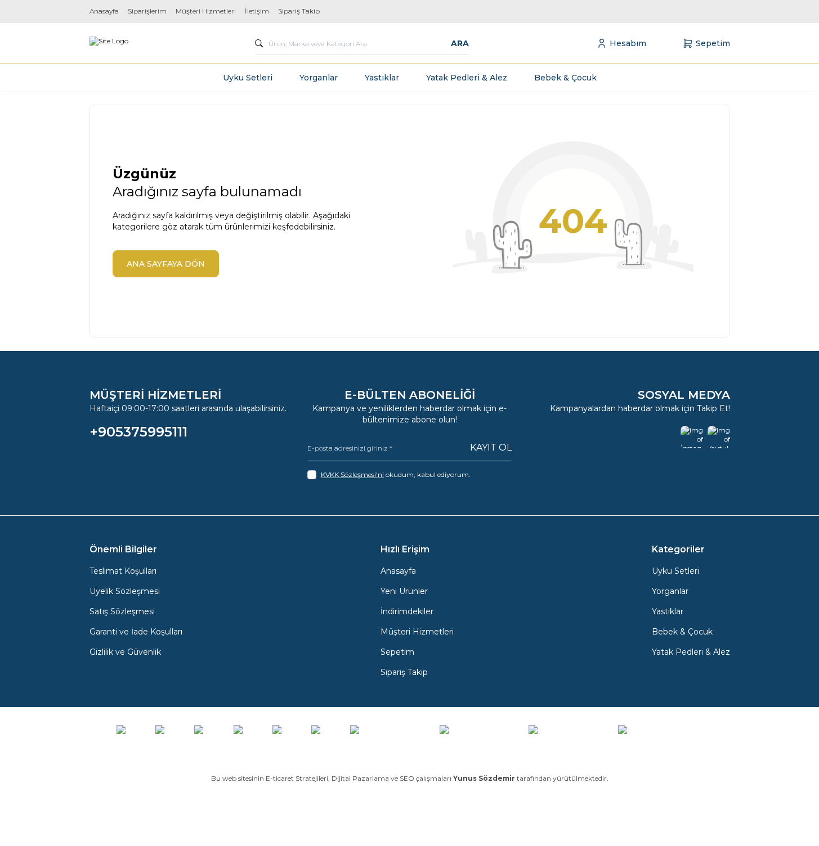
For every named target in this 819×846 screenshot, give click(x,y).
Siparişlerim (147, 11)
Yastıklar (382, 78)
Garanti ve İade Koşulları (135, 632)
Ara (460, 43)
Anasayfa (104, 11)
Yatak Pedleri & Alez (466, 78)
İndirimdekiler (407, 611)
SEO (407, 778)
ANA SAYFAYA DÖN (166, 264)
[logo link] (108, 43)
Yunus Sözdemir (484, 778)
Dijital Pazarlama (360, 778)
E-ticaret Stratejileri (297, 778)
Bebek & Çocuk (565, 78)
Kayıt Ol (491, 447)
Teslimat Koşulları (122, 571)
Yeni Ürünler (404, 591)
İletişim (257, 11)
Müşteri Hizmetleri (206, 11)
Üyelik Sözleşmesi (124, 591)
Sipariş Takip (299, 11)
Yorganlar (318, 78)
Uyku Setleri (247, 78)
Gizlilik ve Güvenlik (125, 652)
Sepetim (397, 652)
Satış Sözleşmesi (122, 611)
